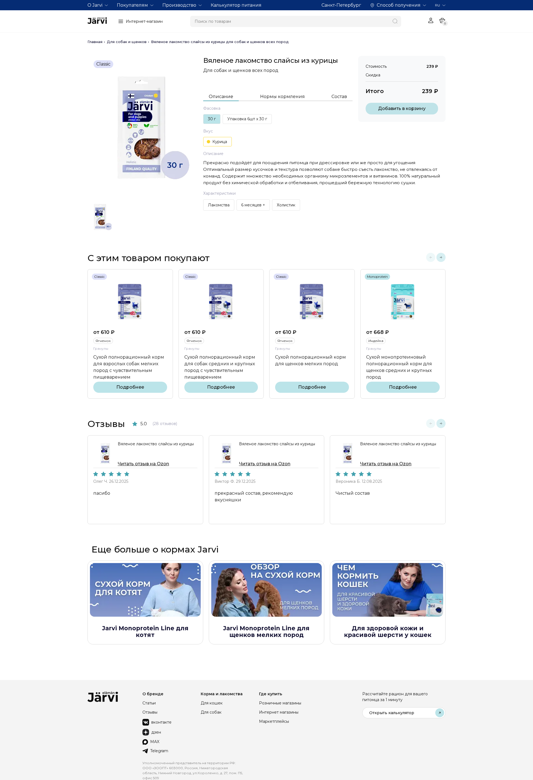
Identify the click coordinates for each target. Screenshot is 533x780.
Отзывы (149, 712)
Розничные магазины (280, 703)
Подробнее (130, 387)
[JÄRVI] (97, 21)
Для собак (211, 712)
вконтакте (161, 722)
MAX (154, 741)
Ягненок (103, 341)
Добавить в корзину (402, 108)
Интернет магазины (278, 712)
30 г (212, 118)
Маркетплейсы (274, 721)
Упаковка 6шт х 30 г (247, 118)
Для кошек (212, 703)
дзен (156, 732)
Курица (219, 141)
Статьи (149, 703)
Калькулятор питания (236, 5)
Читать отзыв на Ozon (143, 463)
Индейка (375, 341)
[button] (430, 257)
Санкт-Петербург (341, 5)
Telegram (159, 750)
